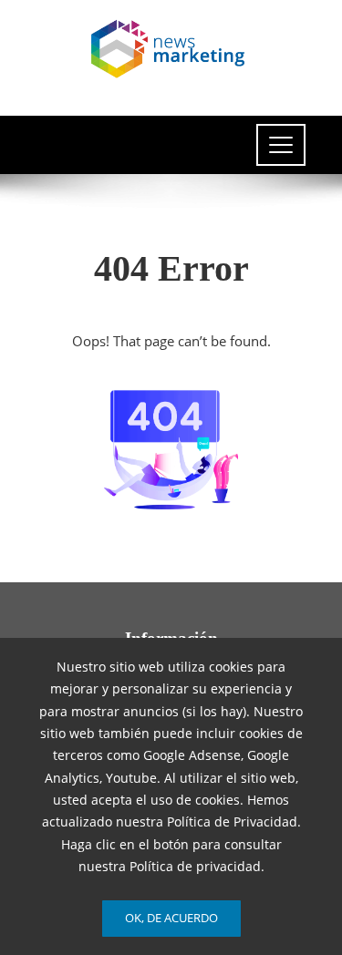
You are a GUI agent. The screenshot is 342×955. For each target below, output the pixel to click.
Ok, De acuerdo (171, 917)
